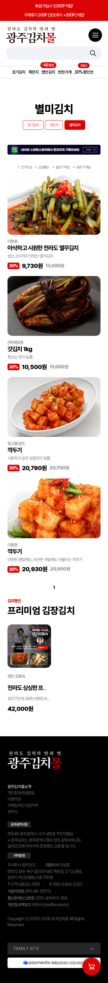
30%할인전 (83, 72)
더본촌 (13, 241)
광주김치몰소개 (19, 786)
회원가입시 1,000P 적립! (54, 6)
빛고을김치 (16, 443)
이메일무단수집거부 (23, 805)
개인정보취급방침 (21, 792)
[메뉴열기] (95, 35)
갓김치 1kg (20, 349)
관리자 (13, 811)
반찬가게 (64, 72)
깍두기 (15, 450)
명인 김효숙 (16, 676)
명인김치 (48, 72)
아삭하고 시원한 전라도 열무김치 (43, 248)
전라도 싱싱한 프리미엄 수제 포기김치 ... (50, 687)
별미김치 (74, 125)
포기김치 (19, 72)
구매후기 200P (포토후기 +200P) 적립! (54, 15)
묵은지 (33, 72)
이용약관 (14, 799)
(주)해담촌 (15, 342)
